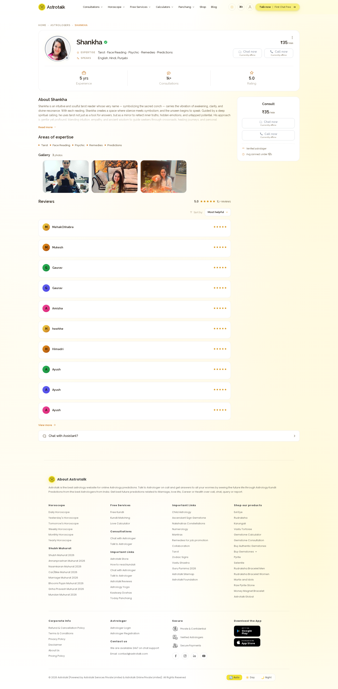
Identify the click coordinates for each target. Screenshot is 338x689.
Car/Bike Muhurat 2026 (63, 572)
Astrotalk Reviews (121, 581)
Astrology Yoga (119, 587)
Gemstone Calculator (247, 534)
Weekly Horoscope (61, 529)
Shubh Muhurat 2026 (61, 555)
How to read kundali (122, 564)
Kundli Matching (120, 517)
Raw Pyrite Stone (244, 585)
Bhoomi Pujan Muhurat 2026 (66, 583)
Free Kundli (117, 512)
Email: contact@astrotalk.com (129, 653)
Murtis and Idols (244, 579)
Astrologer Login (120, 628)
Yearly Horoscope (60, 540)
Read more (45, 127)
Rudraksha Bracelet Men (249, 568)
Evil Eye (238, 512)
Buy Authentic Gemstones (250, 546)
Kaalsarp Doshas (121, 592)
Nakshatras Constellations (188, 523)
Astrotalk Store (119, 559)
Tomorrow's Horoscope (64, 523)
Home (42, 25)
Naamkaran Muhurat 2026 (65, 566)
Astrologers (60, 25)
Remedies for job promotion (190, 540)
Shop (203, 6)
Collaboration (181, 546)
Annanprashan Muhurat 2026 (67, 560)
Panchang (185, 6)
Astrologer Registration (124, 633)
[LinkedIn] (194, 655)
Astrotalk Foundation (185, 579)
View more (45, 425)
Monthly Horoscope (61, 534)
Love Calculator (120, 523)
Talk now (275, 6)
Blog (214, 6)
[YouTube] (203, 655)
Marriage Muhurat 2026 (63, 577)
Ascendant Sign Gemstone (189, 517)
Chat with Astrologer (123, 538)
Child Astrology (181, 512)
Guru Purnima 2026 (184, 568)
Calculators (163, 6)
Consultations (91, 6)
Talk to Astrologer (121, 544)
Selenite (239, 562)
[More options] (292, 37)
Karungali (240, 523)
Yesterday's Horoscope (63, 517)
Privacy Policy (57, 639)
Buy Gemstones (244, 551)
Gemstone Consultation (249, 540)
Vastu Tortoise (243, 529)
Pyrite (237, 557)
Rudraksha (240, 517)
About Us (54, 650)
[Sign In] (250, 7)
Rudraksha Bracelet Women (251, 574)
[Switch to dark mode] (232, 7)
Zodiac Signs (180, 557)
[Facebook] (175, 655)
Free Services (138, 6)
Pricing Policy (57, 656)
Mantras (177, 534)
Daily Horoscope (59, 512)
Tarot (175, 551)
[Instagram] (185, 655)
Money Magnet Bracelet (249, 591)
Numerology (180, 529)
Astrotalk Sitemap (183, 574)
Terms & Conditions (61, 633)
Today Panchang (121, 598)
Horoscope (114, 6)
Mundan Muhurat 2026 (63, 594)
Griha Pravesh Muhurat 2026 (66, 589)
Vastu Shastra (181, 562)
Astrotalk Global (244, 596)
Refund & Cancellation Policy (67, 628)
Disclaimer (55, 644)
